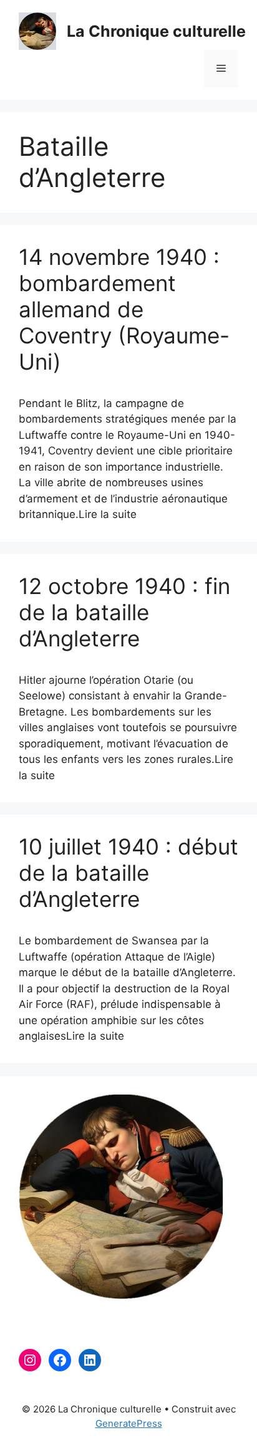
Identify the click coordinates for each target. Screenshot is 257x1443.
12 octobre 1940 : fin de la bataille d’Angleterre (124, 612)
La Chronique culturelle (156, 31)
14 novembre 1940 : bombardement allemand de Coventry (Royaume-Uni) (124, 309)
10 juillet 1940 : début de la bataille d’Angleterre (128, 872)
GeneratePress (128, 1423)
